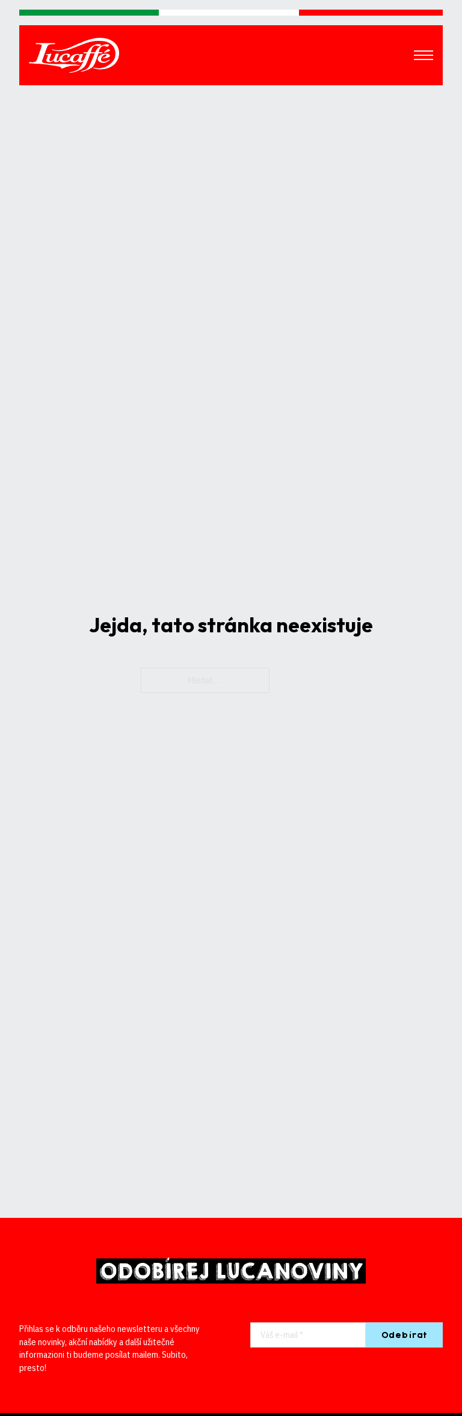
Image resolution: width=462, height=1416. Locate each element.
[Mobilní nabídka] (423, 55)
